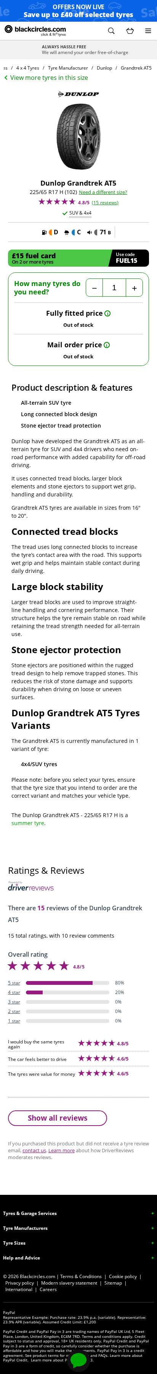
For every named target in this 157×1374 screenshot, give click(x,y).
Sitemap (113, 1283)
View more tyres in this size (49, 77)
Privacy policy (19, 1283)
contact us (34, 1150)
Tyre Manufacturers (25, 1228)
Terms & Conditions (81, 1276)
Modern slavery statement (69, 1283)
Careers (48, 1289)
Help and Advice (21, 1258)
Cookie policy (123, 1276)
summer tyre (27, 823)
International (18, 1289)
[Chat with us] (78, 1360)
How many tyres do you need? (47, 287)
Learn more (61, 1150)
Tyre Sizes (14, 1243)
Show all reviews (57, 1118)
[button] (111, 31)
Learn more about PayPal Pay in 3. (62, 1360)
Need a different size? (103, 192)
